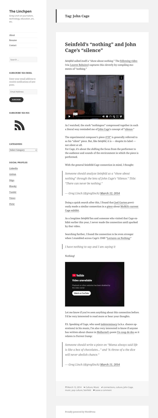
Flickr (12, 204)
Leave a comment (103, 390)
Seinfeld (87, 390)
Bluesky (13, 186)
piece (110, 206)
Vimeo (12, 198)
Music (96, 387)
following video (128, 60)
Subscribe (16, 99)
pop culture (77, 390)
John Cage (103, 129)
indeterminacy (109, 324)
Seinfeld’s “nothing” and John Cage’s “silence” (100, 47)
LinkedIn (13, 168)
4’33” (108, 137)
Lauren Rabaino (79, 64)
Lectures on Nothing (118, 238)
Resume (13, 40)
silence (129, 129)
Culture (89, 387)
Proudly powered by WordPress (80, 411)
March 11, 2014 (110, 364)
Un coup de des (125, 332)
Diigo (11, 180)
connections (109, 387)
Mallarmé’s (103, 332)
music (68, 390)
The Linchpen (20, 11)
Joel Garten (120, 202)
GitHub (12, 174)
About (12, 35)
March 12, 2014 (110, 193)
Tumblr (12, 192)
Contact (12, 45)
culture (119, 387)
